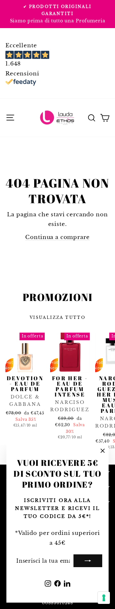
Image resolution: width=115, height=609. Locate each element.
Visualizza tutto (57, 317)
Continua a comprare (57, 237)
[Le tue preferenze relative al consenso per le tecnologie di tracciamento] (104, 598)
